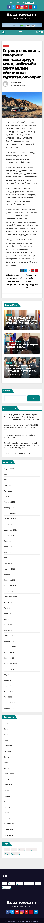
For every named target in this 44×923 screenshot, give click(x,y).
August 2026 (9, 469)
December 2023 (10, 647)
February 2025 (9, 569)
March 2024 (8, 630)
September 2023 (10, 664)
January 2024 (9, 641)
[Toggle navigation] (20, 32)
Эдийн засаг (9, 829)
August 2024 (9, 602)
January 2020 (9, 708)
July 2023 (7, 675)
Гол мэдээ (10, 341)
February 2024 (9, 636)
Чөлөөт (7, 818)
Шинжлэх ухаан (10, 824)
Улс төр (5, 46)
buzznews (17, 82)
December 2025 (10, 513)
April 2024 (8, 625)
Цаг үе (6, 813)
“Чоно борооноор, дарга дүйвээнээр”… (22, 345)
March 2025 (8, 563)
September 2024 (10, 597)
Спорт (6, 779)
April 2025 (8, 558)
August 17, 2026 (14, 374)
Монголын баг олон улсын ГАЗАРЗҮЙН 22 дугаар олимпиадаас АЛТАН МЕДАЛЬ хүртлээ (21, 427)
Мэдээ (6, 768)
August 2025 (9, 535)
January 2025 (9, 574)
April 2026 (8, 491)
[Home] (3, 32)
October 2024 (9, 591)
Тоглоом (7, 790)
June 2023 (8, 680)
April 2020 (8, 697)
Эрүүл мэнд (15, 854)
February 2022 (9, 691)
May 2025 (8, 552)
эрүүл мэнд (8, 835)
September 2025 (10, 530)
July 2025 (7, 541)
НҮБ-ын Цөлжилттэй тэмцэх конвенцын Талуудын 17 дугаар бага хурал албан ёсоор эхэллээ (22, 370)
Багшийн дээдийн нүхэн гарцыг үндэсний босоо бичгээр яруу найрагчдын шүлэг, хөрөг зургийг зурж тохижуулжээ (22, 445)
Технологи (8, 785)
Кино (6, 762)
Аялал (6, 735)
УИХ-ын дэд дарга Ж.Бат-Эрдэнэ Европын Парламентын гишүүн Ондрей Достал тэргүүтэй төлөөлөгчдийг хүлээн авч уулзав (21, 417)
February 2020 (9, 703)
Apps (6, 723)
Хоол (6, 801)
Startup (6, 729)
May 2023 (8, 686)
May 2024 (8, 619)
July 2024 (7, 608)
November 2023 (10, 652)
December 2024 (10, 580)
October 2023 (9, 658)
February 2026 (9, 502)
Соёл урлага (9, 774)
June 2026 (8, 480)
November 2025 (10, 519)
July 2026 (7, 474)
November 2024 (10, 586)
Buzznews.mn (22, 14)
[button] (37, 32)
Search (6, 391)
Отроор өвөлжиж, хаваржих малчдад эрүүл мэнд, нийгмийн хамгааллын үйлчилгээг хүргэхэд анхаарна (22, 63)
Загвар (7, 757)
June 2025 (8, 547)
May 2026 (8, 485)
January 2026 (9, 508)
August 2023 (9, 669)
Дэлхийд (7, 751)
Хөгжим (7, 807)
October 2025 (9, 524)
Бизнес (7, 740)
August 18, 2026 (14, 327)
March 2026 (8, 496)
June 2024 (8, 613)
